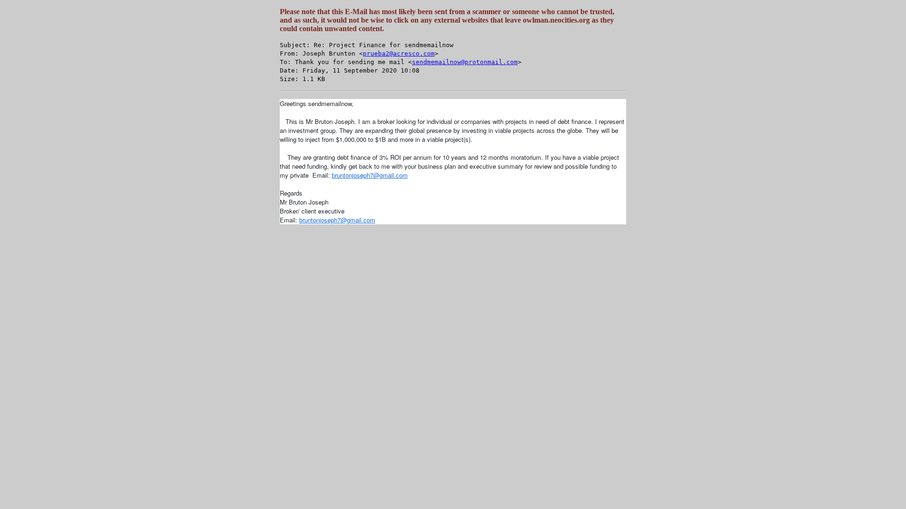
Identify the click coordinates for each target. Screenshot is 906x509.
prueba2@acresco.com (399, 53)
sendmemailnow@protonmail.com (465, 62)
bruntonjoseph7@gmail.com (370, 175)
